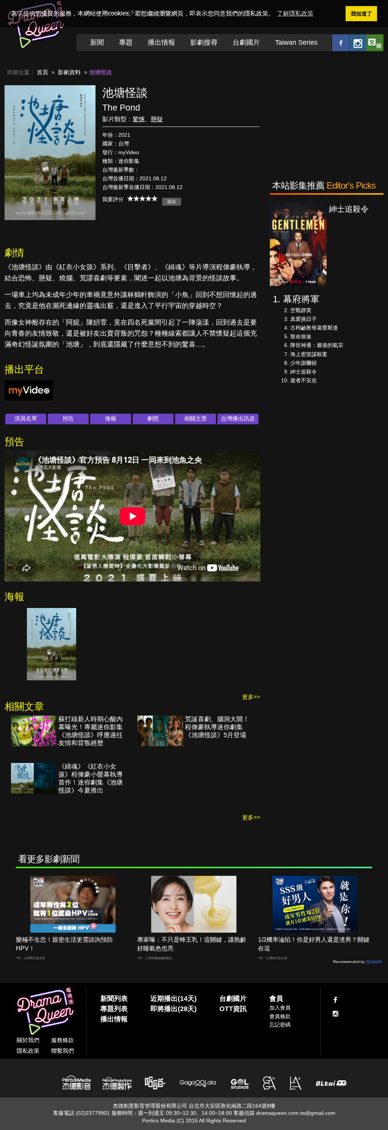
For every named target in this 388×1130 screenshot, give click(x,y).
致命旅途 (300, 336)
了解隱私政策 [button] (295, 13)
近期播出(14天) (173, 998)
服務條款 (62, 1040)
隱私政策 (28, 1050)
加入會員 (280, 1008)
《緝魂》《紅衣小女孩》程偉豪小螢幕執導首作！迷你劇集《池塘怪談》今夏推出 (90, 778)
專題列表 (114, 1009)
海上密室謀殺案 (308, 354)
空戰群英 (300, 310)
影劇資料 (69, 72)
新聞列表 (114, 998)
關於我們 (28, 1040)
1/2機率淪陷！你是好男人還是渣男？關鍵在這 (313, 944)
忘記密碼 (280, 1025)
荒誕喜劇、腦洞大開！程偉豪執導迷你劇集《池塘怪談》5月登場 (217, 727)
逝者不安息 (303, 380)
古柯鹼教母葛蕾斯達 (314, 328)
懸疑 (157, 119)
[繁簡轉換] (374, 42)
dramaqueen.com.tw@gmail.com (295, 1113)
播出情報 (161, 42)
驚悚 (139, 119)
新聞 (97, 42)
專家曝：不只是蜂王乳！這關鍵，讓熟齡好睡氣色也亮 (191, 944)
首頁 (42, 72)
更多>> (251, 697)
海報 (110, 418)
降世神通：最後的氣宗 (316, 345)
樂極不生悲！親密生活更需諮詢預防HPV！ (64, 944)
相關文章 (195, 418)
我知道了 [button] (361, 14)
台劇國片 (246, 42)
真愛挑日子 (303, 319)
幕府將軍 (301, 299)
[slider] (142, 198)
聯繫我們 (62, 1050)
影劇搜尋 (203, 42)
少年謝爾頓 (303, 363)
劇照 (153, 418)
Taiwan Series (296, 42)
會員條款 (280, 1016)
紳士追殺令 (303, 372)
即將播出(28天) (173, 1009)
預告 (68, 418)
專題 (126, 42)
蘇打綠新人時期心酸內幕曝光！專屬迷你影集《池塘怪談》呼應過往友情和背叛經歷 (90, 731)
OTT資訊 (233, 1009)
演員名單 (25, 418)
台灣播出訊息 (238, 418)
